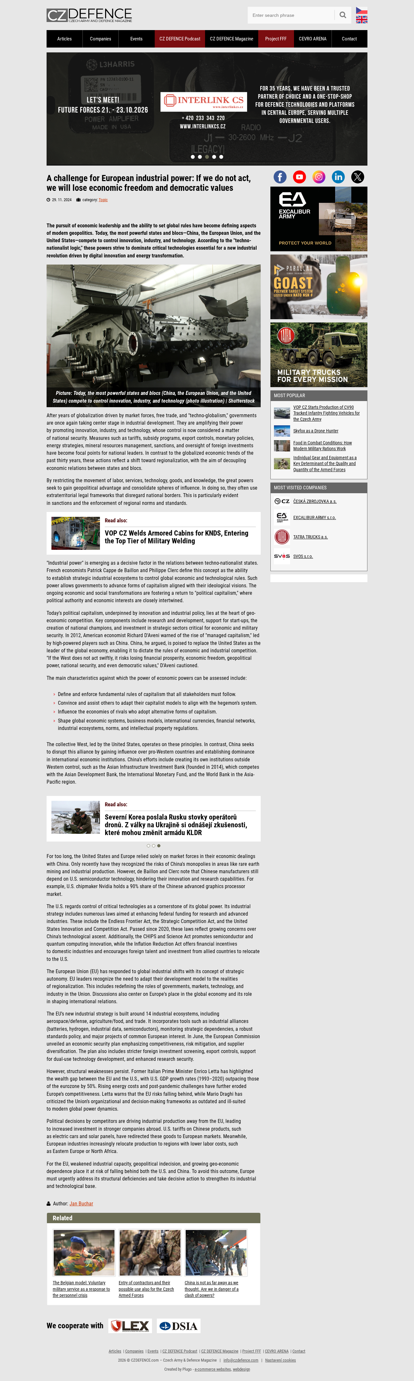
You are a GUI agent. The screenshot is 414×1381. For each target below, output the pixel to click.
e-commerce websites (213, 1369)
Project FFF (276, 39)
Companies (100, 39)
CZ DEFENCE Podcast (179, 39)
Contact (349, 39)
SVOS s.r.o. (303, 556)
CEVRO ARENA (313, 39)
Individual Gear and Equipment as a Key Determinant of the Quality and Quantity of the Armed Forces (325, 463)
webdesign (241, 1369)
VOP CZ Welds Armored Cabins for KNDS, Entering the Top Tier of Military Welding (176, 537)
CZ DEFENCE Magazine (231, 39)
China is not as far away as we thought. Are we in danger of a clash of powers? (212, 1289)
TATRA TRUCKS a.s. (310, 536)
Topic (103, 199)
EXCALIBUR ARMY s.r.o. (314, 517)
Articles (64, 39)
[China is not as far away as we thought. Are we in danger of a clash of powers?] (216, 1253)
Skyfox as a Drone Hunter (315, 430)
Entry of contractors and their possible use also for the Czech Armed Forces (146, 1289)
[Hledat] (342, 15)
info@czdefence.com (240, 1360)
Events (136, 39)
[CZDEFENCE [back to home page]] (89, 15)
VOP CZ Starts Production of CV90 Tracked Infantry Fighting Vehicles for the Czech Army (326, 413)
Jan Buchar (81, 1204)
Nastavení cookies (280, 1360)
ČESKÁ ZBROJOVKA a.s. (315, 501)
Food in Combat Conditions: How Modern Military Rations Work (322, 445)
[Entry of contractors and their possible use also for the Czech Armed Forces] (150, 1253)
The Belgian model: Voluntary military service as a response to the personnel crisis (81, 1289)
